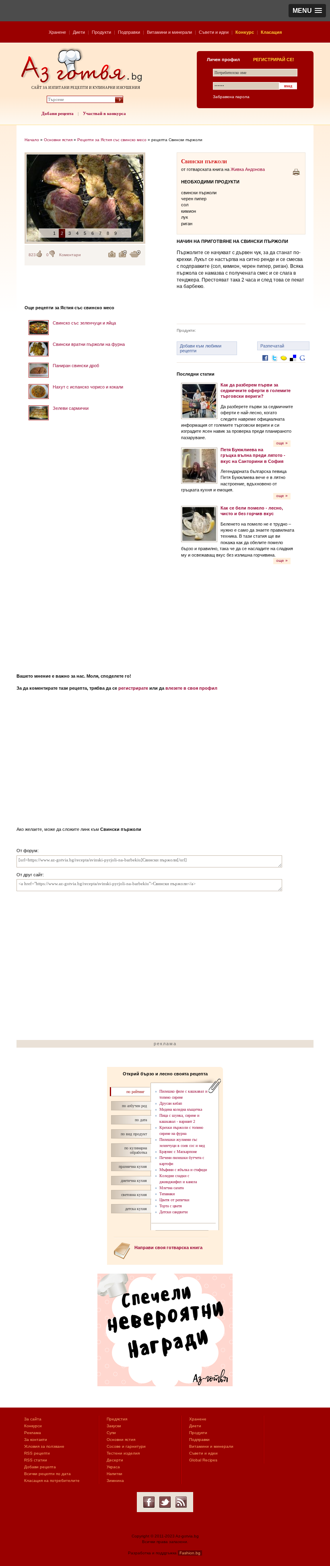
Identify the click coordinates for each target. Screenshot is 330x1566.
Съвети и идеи (214, 32)
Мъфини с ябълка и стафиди (183, 1169)
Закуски (114, 1426)
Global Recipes (203, 1460)
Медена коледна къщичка (180, 1109)
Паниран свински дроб (76, 365)
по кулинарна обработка (135, 1150)
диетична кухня (134, 1180)
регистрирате (133, 688)
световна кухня (134, 1194)
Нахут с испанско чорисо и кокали (88, 386)
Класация (271, 32)
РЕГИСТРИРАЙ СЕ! (273, 59)
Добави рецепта (57, 113)
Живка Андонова (248, 169)
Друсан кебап (170, 1103)
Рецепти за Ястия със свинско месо (111, 140)
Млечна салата (171, 1188)
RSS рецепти (37, 1453)
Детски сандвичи (173, 1212)
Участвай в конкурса (104, 113)
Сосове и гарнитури (126, 1446)
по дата (141, 1120)
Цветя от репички (174, 1200)
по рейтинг (135, 1091)
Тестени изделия (123, 1453)
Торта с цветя (170, 1206)
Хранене (57, 32)
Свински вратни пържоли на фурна (89, 344)
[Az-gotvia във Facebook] (149, 1502)
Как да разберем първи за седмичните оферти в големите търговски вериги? (256, 390)
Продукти (101, 32)
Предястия (117, 1419)
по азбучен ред (134, 1106)
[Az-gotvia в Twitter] (165, 1502)
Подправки (129, 32)
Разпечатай (272, 345)
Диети (79, 32)
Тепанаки (167, 1194)
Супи (111, 1432)
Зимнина (115, 1480)
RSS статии (35, 1460)
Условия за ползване (44, 1446)
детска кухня (136, 1208)
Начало (32, 140)
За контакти (35, 1439)
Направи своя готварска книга (168, 1247)
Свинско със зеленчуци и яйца (84, 323)
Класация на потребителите (52, 1480)
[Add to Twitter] (274, 364)
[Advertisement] (85, 544)
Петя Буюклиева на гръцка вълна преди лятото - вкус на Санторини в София (253, 455)
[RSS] (181, 1502)
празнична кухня (133, 1166)
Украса (113, 1467)
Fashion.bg (189, 1553)
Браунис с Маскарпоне (178, 1151)
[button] (307, 10)
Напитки (114, 1473)
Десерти (115, 1460)
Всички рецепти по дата (47, 1473)
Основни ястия (58, 140)
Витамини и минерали (169, 32)
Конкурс (244, 32)
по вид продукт (134, 1134)
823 (32, 255)
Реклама (32, 1432)
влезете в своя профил (191, 688)
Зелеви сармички (71, 408)
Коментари (70, 255)
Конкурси (33, 1426)
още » (282, 443)
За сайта (32, 1419)
